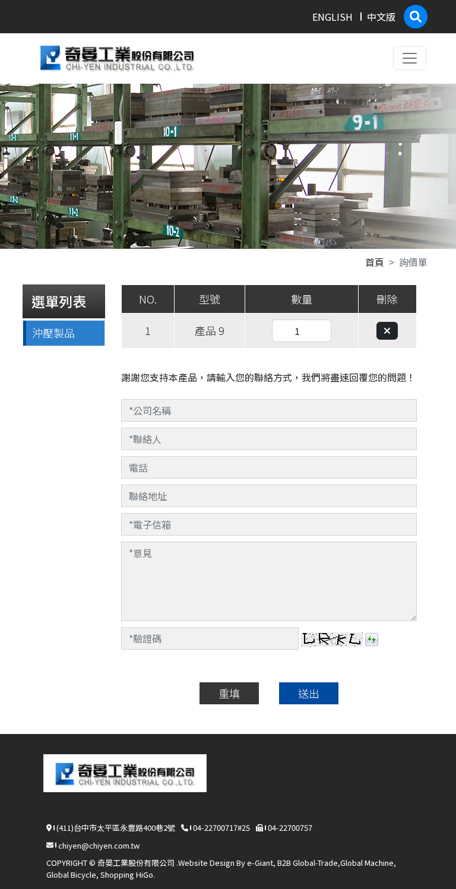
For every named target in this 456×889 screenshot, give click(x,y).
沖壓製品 (53, 332)
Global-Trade (315, 862)
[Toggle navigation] (409, 58)
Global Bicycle (71, 874)
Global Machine (367, 862)
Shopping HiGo (126, 874)
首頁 (374, 262)
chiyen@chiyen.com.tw (99, 845)
